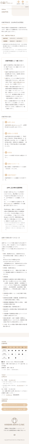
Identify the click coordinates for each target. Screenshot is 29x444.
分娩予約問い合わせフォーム (12, 125)
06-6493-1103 (9, 203)
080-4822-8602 (20, 385)
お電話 (22, 3)
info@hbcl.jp (9, 395)
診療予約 (18, 3)
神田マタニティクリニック (10, 405)
